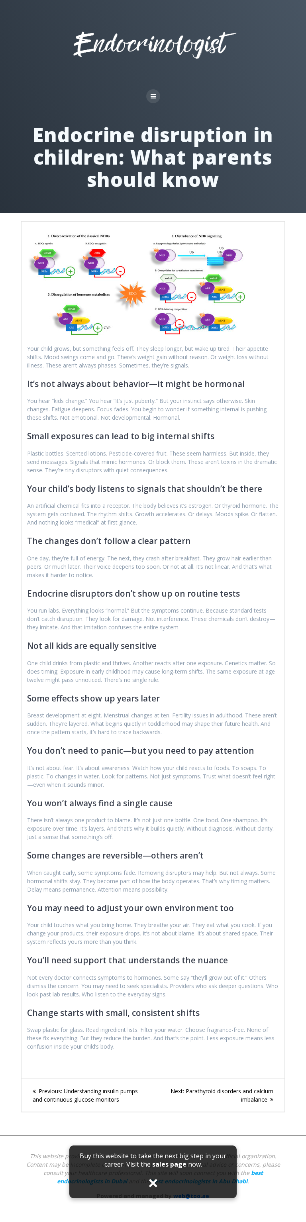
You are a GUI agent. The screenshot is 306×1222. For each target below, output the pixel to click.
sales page (169, 1164)
